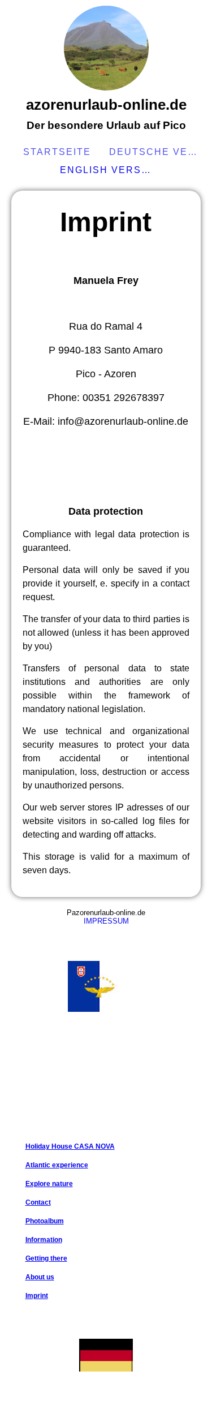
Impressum (106, 921)
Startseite (57, 152)
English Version (107, 170)
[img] (106, 48)
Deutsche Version (156, 152)
